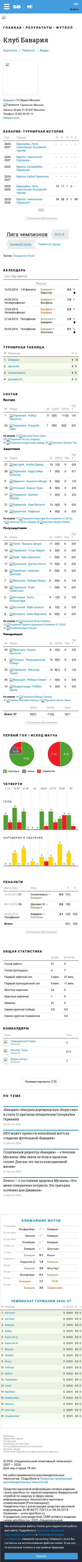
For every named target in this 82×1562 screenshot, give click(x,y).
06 (13, 904)
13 (5, 511)
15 (76, 359)
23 (5, 543)
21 (5, 504)
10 (51, 464)
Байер (8, 1331)
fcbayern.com (11, 117)
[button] (28, 234)
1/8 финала (20, 289)
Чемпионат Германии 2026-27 (41, 1301)
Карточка (10, 50)
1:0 (69, 299)
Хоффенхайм (12, 1397)
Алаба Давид (34, 464)
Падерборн (11, 1379)
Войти (74, 9)
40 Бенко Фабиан (33, 621)
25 (5, 669)
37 (5, 557)
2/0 (74, 488)
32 (5, 570)
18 (5, 488)
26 (5, 425)
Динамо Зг (15, 379)
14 (57, 186)
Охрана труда (11, 1449)
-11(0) (65, 415)
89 (76, 199)
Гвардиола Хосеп (24, 255)
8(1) (57, 669)
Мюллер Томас (24, 671)
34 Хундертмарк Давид (23, 442)
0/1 (74, 471)
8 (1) (68, 1051)
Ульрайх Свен (24, 427)
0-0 (76, 1312)
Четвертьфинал (14, 301)
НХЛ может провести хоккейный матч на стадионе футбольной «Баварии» (36, 1135)
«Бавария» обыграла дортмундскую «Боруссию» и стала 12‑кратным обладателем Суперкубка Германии (40, 1114)
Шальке (9, 1404)
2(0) (57, 543)
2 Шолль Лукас (55, 700)
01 (13, 894)
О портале (9, 1441)
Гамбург (9, 1355)
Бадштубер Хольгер (26, 473)
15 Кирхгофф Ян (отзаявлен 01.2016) (44, 518)
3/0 (74, 543)
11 (62, 186)
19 (5, 550)
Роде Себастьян (22, 589)
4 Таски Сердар (19, 522)
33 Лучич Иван (31, 435)
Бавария (8, 100)
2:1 (69, 329)
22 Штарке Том (61, 442)
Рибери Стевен (36, 679)
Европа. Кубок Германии (32, 176)
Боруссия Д (11, 1337)
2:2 (69, 309)
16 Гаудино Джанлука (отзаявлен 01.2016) (34, 624)
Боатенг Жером (24, 496)
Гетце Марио (36, 550)
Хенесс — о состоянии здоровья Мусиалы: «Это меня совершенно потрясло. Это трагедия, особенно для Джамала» (40, 1185)
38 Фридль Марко (53, 522)
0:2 (61, 904)
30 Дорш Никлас (20, 628)
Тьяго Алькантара (22, 599)
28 (62, 199)
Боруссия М (11, 1343)
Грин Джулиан (30, 557)
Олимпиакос (16, 372)
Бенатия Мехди (36, 481)
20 (5, 587)
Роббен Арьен (26, 688)
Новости (28, 50)
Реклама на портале (16, 1443)
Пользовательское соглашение (22, 1446)
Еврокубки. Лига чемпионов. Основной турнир (31, 147)
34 (57, 199)
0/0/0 (69, 1312)
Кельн (8, 1361)
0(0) (54, 415)
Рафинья (33, 511)
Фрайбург (10, 1391)
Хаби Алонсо (35, 607)
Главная (12, 27)
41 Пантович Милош (20, 700)
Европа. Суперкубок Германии (29, 168)
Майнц (8, 1373)
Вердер (9, 1349)
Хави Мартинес (36, 614)
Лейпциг (9, 1367)
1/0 (74, 415)
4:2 (69, 289)
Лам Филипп (36, 504)
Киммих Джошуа (24, 572)
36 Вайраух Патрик (34, 696)
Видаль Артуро (31, 543)
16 (2, 1404)
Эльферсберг (12, 1416)
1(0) (57, 464)
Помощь (8, 1436)
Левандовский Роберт (27, 661)
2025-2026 (7, 188)
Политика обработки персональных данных (30, 1451)
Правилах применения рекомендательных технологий (37, 1480)
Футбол (64, 27)
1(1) (67, 894)
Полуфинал (20, 319)
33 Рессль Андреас (21, 439)
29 (5, 649)
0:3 (61, 894)
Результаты (39, 27)
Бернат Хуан (34, 488)
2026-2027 (7, 145)
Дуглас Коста (36, 563)
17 (5, 494)
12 (51, 504)
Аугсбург (10, 1319)
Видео (44, 50)
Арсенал (13, 366)
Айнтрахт (10, 1312)
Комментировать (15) (41, 1081)
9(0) (57, 659)
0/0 (74, 425)
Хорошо (41, 1556)
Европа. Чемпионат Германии (29, 158)
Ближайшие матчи (41, 1220)
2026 (7, 166)
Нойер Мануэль (23, 417)
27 (5, 464)
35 (5, 679)
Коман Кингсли (23, 651)
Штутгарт (10, 1410)
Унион (8, 1385)
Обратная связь (13, 1438)
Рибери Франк (36, 580)
